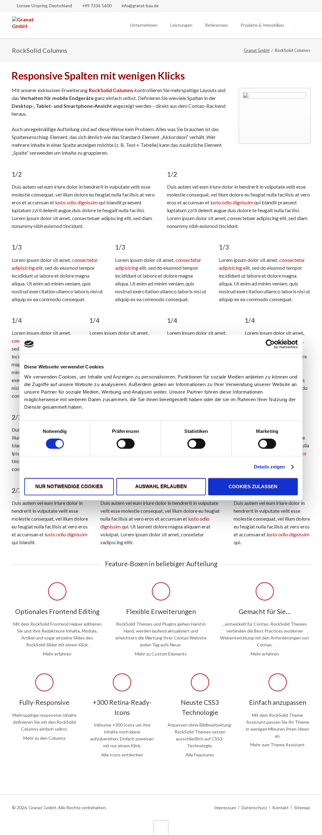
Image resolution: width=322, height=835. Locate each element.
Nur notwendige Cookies (69, 486)
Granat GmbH (256, 50)
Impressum (225, 807)
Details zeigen (269, 467)
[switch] (119, 444)
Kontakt (280, 807)
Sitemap (302, 807)
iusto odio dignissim (76, 202)
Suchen (303, 25)
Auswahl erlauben (161, 486)
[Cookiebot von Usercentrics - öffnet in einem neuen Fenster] (270, 344)
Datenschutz (254, 807)
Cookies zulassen (253, 486)
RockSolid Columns (111, 90)
